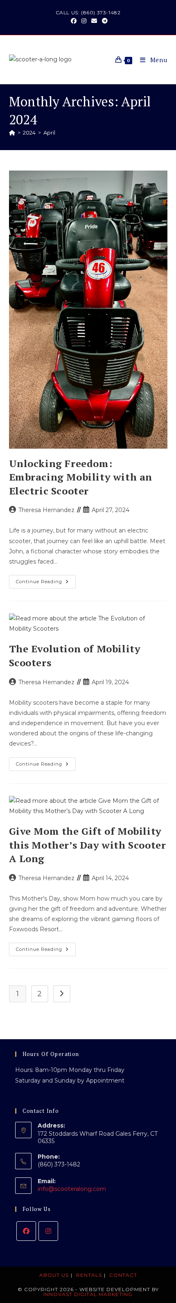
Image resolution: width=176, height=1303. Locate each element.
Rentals (89, 1275)
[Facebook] (26, 1231)
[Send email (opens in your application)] (94, 21)
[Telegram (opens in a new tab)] (103, 21)
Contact (123, 1275)
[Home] (12, 132)
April (49, 132)
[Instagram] (48, 1231)
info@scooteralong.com (72, 1189)
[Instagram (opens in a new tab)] (84, 21)
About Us (54, 1275)
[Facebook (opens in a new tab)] (73, 21)
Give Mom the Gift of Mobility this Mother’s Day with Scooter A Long (87, 844)
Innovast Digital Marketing (88, 1294)
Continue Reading (46, 583)
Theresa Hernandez (46, 510)
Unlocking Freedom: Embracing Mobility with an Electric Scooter (81, 477)
